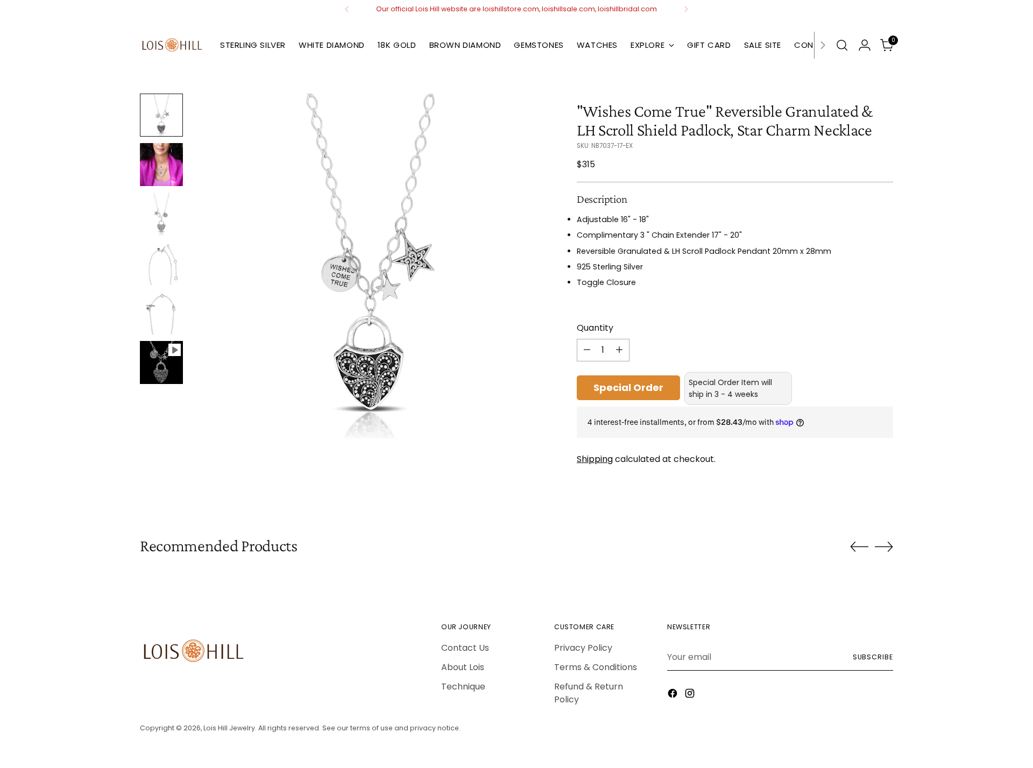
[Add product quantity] (619, 350)
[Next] (686, 9)
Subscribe (873, 657)
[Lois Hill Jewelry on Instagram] (690, 695)
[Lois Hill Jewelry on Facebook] (673, 695)
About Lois (462, 667)
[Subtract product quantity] (587, 350)
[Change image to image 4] (161, 263)
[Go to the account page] (864, 45)
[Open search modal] (842, 45)
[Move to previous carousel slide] (859, 547)
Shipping (595, 459)
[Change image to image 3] (161, 214)
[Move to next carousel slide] (884, 546)
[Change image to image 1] (161, 115)
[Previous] (347, 9)
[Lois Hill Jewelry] (172, 45)
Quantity (595, 328)
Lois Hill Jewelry (229, 728)
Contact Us (465, 648)
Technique (463, 686)
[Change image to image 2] (161, 164)
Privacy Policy (583, 648)
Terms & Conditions (595, 667)
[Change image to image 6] (161, 362)
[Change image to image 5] (161, 313)
